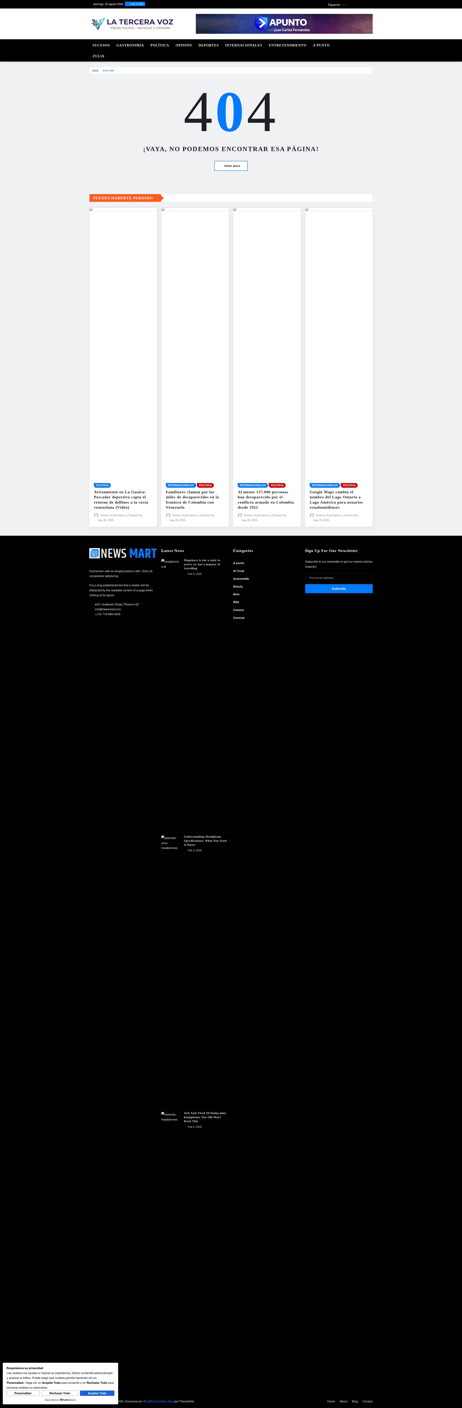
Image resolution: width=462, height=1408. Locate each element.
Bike (236, 602)
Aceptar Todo (97, 1393)
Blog (355, 1401)
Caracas (239, 618)
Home (331, 1401)
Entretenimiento (287, 45)
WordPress (150, 1401)
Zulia (98, 56)
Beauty (238, 586)
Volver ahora (232, 166)
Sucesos (101, 45)
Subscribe (339, 588)
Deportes (209, 45)
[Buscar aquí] (372, 44)
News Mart (166, 1401)
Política (160, 45)
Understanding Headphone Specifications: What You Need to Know (205, 840)
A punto (321, 45)
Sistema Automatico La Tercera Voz (121, 515)
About (343, 1401)
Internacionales (243, 45)
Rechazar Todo (59, 1393)
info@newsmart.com (108, 609)
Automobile (241, 579)
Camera (238, 610)
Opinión (184, 45)
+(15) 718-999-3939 (107, 614)
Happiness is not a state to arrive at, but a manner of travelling (202, 564)
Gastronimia (130, 45)
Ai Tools (238, 571)
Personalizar (23, 1393)
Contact (367, 1401)
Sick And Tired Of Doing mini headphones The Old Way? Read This (205, 1117)
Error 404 (108, 70)
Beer (236, 594)
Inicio (95, 70)
